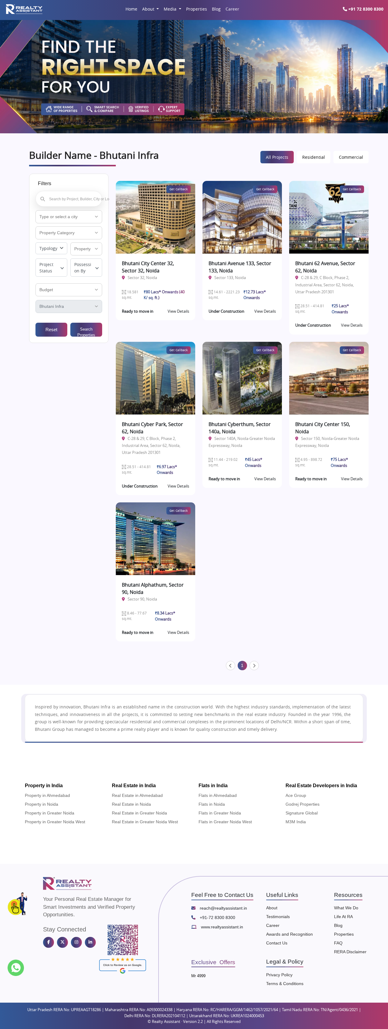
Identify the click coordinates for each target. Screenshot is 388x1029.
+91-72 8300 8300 (217, 917)
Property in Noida (41, 804)
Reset (51, 329)
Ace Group (296, 795)
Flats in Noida (212, 804)
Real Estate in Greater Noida (139, 813)
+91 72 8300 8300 (365, 9)
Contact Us (276, 943)
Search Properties (86, 332)
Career (232, 9)
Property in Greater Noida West (55, 821)
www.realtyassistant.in (221, 926)
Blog (216, 9)
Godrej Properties (302, 804)
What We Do (346, 907)
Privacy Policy (279, 974)
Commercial (351, 157)
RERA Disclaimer (350, 951)
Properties (196, 9)
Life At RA (343, 916)
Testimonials (278, 916)
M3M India (296, 821)
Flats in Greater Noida (220, 813)
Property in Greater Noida (49, 813)
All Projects (277, 157)
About (149, 9)
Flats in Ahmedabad (218, 795)
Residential (313, 157)
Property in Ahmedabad (47, 795)
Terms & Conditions (284, 983)
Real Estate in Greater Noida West (145, 821)
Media (171, 9)
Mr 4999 (198, 976)
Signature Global (302, 813)
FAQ (338, 943)
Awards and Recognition (289, 934)
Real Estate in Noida (131, 804)
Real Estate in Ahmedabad (137, 795)
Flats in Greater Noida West (225, 821)
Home (131, 9)
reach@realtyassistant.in (223, 908)
